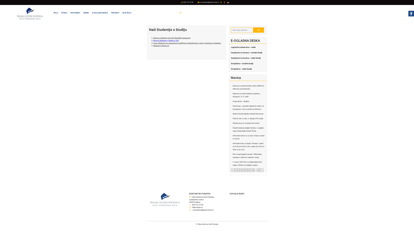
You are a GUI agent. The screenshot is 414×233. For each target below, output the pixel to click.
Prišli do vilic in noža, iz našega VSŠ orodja (248, 118)
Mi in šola (126, 13)
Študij (64, 13)
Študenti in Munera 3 (161, 46)
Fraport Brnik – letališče (241, 101)
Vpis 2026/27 (75, 13)
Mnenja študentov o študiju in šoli (166, 41)
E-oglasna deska (100, 13)
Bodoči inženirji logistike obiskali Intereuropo (248, 114)
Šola (56, 13)
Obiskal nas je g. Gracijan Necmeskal (246, 123)
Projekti (115, 13)
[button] (411, 13)
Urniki (86, 13)
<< (233, 170)
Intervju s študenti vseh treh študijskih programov (171, 38)
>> (262, 170)
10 (258, 170)
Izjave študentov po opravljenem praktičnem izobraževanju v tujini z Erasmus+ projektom (187, 43)
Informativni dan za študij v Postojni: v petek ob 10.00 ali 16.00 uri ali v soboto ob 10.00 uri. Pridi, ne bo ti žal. (249, 146)
